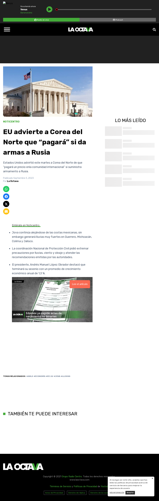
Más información (117, 493)
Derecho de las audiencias (102, 493)
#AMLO (29, 376)
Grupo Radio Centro (72, 476)
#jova (57, 376)
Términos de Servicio (60, 486)
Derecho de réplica (76, 493)
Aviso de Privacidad (54, 493)
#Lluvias (65, 376)
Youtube (105, 486)
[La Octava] (80, 29)
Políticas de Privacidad (85, 486)
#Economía (39, 376)
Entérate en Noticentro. (26, 225)
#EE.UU (49, 376)
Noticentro (11, 121)
